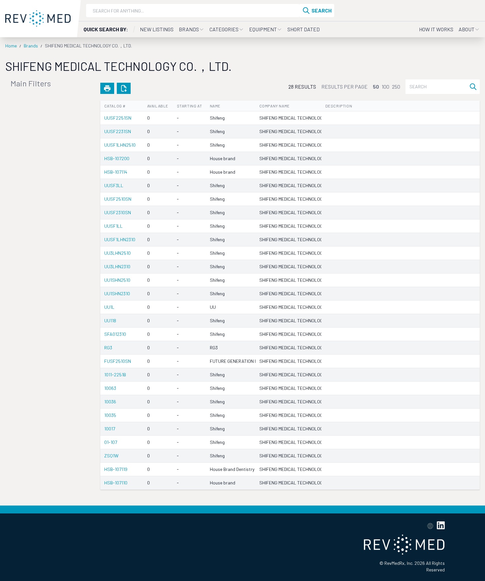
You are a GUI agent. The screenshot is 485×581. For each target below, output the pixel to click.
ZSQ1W (111, 455)
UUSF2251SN (117, 118)
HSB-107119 (115, 469)
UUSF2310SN (117, 212)
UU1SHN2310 (117, 293)
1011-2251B (115, 374)
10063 (110, 388)
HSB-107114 (115, 172)
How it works (436, 29)
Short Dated (303, 29)
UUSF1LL (113, 226)
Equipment (263, 29)
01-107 (110, 442)
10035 (110, 415)
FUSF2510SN (117, 361)
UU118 (110, 320)
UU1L (109, 307)
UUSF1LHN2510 (120, 145)
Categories (224, 29)
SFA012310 (115, 334)
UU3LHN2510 (117, 253)
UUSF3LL (113, 185)
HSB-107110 (115, 482)
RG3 (108, 347)
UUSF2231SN (117, 131)
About (466, 29)
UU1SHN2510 (117, 280)
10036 (110, 401)
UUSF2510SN (117, 199)
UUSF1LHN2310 (119, 239)
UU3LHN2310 (117, 266)
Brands (189, 29)
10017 (109, 428)
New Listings (157, 29)
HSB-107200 (116, 158)
